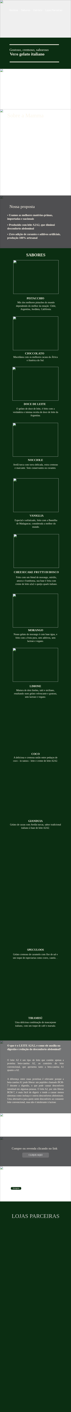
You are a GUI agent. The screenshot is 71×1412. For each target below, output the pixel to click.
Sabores (25, 10)
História (13, 10)
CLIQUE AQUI (35, 1155)
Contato (37, 10)
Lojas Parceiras (53, 10)
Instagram (16, 1188)
